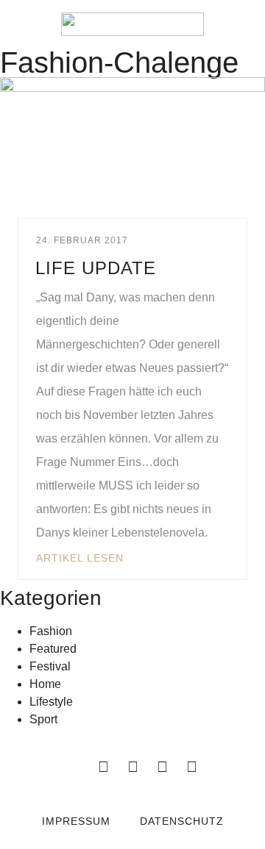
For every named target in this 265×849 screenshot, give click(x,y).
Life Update (95, 268)
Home (45, 684)
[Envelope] (73, 766)
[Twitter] (132, 766)
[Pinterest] (191, 766)
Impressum (76, 821)
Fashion (50, 631)
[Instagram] (162, 766)
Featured (53, 648)
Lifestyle (51, 701)
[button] (22, 24)
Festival (50, 666)
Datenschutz (182, 821)
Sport (43, 719)
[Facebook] (103, 766)
